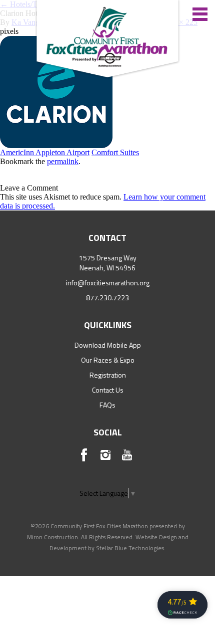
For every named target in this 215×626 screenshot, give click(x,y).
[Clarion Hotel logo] (56, 91)
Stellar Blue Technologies (130, 548)
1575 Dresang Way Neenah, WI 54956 (107, 262)
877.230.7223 (107, 297)
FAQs (108, 405)
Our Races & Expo (107, 360)
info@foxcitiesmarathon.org (108, 282)
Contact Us (108, 390)
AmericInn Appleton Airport (45, 152)
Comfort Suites (115, 152)
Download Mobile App (107, 345)
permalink (62, 161)
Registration (108, 375)
